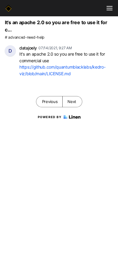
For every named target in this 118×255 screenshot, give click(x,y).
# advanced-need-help (24, 37)
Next (71, 101)
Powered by (50, 117)
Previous (50, 101)
